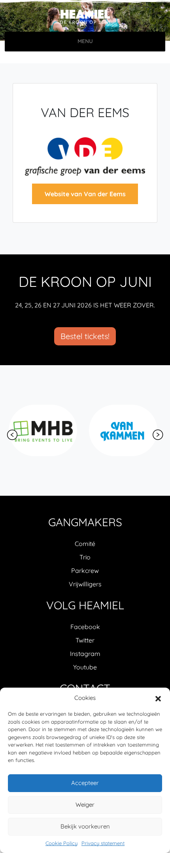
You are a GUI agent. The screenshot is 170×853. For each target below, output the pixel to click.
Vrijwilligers (85, 584)
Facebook (85, 627)
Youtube (85, 667)
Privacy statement (103, 843)
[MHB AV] (43, 430)
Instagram (85, 654)
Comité (85, 544)
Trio (85, 557)
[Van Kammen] (123, 430)
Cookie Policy (61, 843)
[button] (158, 698)
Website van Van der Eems (85, 194)
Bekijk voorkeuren (85, 826)
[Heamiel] (85, 17)
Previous (12, 434)
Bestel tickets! (85, 336)
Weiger (85, 804)
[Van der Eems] (85, 156)
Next (157, 434)
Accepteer (85, 783)
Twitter (85, 640)
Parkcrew (85, 570)
